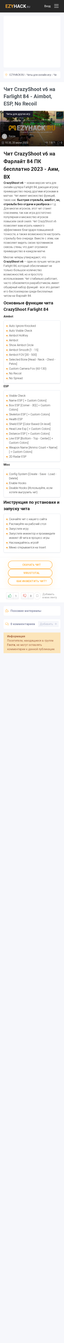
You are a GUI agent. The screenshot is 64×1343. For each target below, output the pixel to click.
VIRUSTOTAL (31, 573)
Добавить (49, 596)
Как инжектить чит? (31, 581)
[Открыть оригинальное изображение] (32, 128)
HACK (17, 6)
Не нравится (30, 596)
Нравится (16, 596)
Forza (12, 136)
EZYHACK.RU (17, 74)
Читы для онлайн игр (39, 74)
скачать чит (31, 564)
